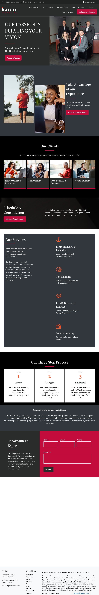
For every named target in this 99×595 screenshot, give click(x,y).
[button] (34, 7)
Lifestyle (28, 588)
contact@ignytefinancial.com (11, 586)
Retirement (29, 575)
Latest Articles (30, 591)
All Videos (29, 593)
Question (47, 452)
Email (62, 440)
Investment (29, 577)
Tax (27, 584)
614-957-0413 (40, 2)
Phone (79, 440)
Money (28, 586)
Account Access (90, 2)
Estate (28, 579)
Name (46, 440)
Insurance (29, 581)
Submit (48, 469)
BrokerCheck (87, 572)
